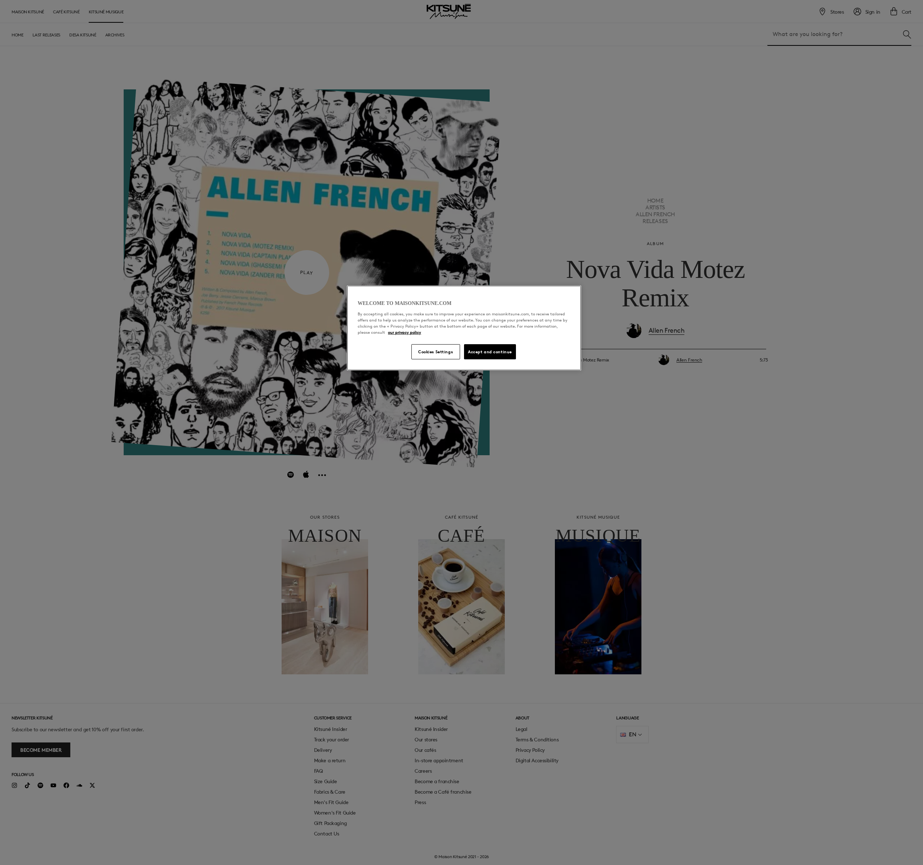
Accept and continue (490, 351)
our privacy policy (404, 332)
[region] (464, 328)
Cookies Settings (435, 351)
